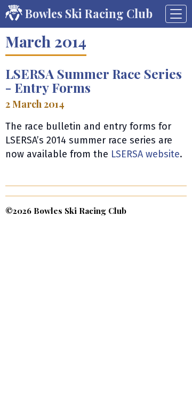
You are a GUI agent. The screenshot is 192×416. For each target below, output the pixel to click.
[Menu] (176, 14)
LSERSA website (145, 154)
